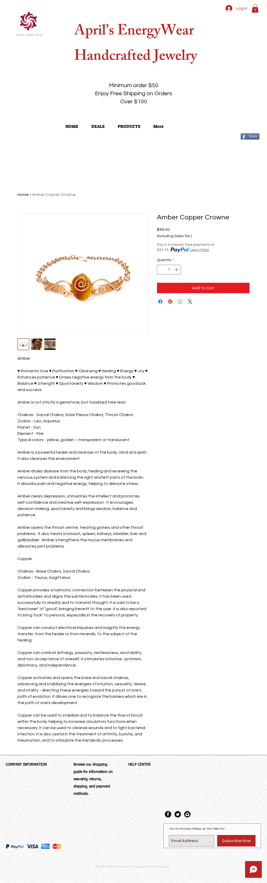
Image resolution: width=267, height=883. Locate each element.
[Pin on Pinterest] (170, 301)
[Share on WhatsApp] (180, 301)
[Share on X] (190, 301)
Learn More (199, 250)
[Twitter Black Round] (177, 814)
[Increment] (177, 269)
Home (23, 195)
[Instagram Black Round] (187, 814)
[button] (255, 8)
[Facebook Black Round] (168, 814)
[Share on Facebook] (160, 301)
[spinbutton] (169, 269)
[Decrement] (161, 269)
